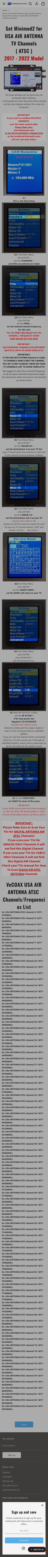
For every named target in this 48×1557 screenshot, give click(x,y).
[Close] (42, 1505)
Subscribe (24, 1540)
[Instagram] (23, 1548)
